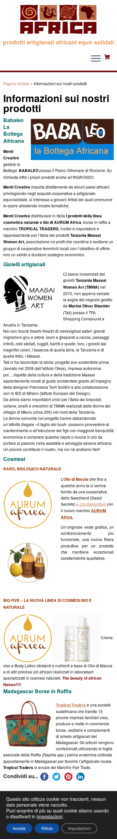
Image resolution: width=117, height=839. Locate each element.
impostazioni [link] (49, 816)
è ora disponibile (91, 504)
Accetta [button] (19, 828)
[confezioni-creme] (76, 637)
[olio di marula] (27, 637)
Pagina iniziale (16, 83)
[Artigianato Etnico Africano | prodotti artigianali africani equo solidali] (58, 19)
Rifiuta (47, 828)
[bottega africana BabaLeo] (72, 157)
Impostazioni (79, 828)
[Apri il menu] (96, 59)
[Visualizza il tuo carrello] (107, 56)
